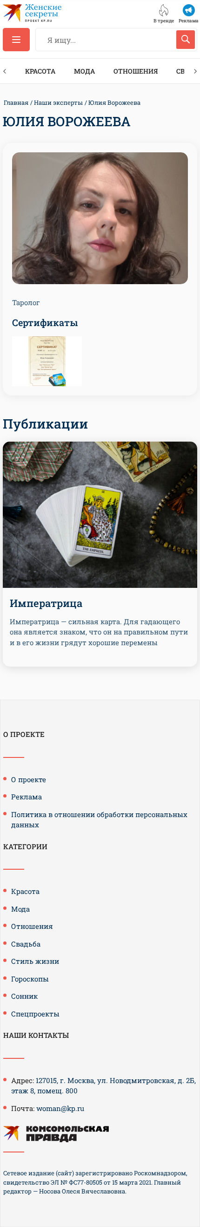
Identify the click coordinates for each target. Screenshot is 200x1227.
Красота (40, 71)
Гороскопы (30, 978)
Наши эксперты (58, 102)
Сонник (24, 996)
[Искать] (185, 39)
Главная (16, 102)
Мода (84, 71)
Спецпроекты (35, 1013)
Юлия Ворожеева (114, 102)
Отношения (135, 71)
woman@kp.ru (60, 1108)
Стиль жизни (35, 961)
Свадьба (25, 943)
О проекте (28, 779)
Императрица (46, 603)
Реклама (26, 796)
